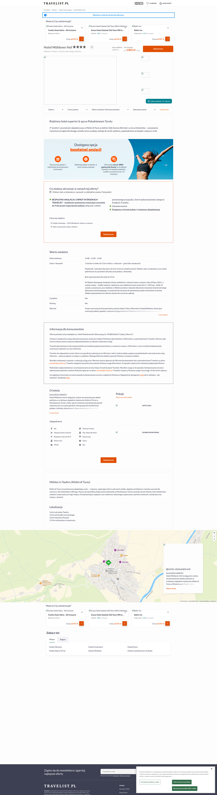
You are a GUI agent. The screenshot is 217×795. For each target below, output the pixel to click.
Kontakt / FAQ (124, 789)
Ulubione (153, 3)
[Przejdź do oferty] (81, 39)
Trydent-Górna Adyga (65, 10)
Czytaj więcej (162, 315)
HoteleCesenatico (95, 647)
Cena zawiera (73, 110)
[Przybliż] (214, 532)
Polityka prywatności (125, 775)
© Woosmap (183, 601)
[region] (175, 779)
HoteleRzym (132, 647)
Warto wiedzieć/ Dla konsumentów (106, 110)
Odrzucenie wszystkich (181, 782)
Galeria (51, 110)
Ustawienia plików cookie (150, 782)
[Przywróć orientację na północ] (214, 539)
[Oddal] (214, 536)
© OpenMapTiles (193, 601)
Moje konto (167, 3)
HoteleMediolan (95, 651)
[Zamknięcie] (211, 768)
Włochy (54, 10)
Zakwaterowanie (139, 110)
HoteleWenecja (55, 647)
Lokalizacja (164, 110)
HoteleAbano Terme (57, 651)
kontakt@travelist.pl (58, 363)
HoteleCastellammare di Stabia (139, 651)
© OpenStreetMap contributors (207, 601)
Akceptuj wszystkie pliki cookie (184, 788)
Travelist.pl (47, 10)
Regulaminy (116, 775)
